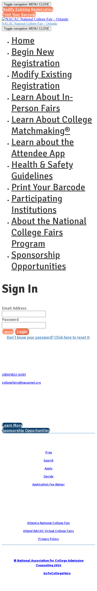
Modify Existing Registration (41, 80)
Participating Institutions (36, 204)
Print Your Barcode (48, 187)
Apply (48, 468)
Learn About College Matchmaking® (51, 125)
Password (10, 319)
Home (23, 40)
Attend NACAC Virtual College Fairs (48, 531)
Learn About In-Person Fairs (42, 102)
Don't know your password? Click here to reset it (48, 337)
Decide (48, 476)
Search (48, 460)
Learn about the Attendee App (42, 147)
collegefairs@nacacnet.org (21, 383)
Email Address (14, 308)
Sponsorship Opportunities (38, 260)
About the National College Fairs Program (48, 232)
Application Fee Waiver (48, 484)
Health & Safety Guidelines (42, 170)
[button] (27, 9)
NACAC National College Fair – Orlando (29, 23)
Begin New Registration (35, 57)
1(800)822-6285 (14, 375)
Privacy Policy (48, 539)
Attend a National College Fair (48, 523)
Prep (48, 452)
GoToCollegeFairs (57, 573)
